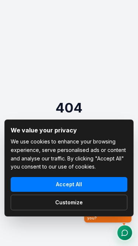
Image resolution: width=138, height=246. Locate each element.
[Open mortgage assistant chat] (124, 232)
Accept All (69, 184)
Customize (69, 202)
